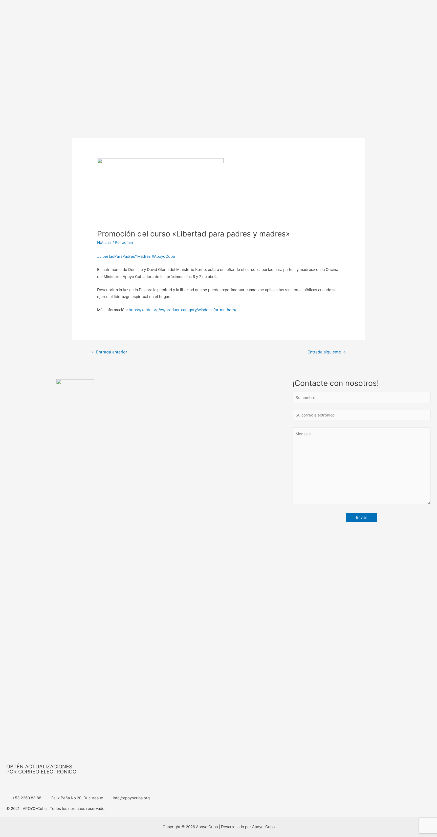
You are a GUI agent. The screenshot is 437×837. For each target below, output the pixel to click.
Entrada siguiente (327, 352)
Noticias (104, 242)
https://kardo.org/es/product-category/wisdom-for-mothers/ (182, 309)
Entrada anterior (109, 352)
